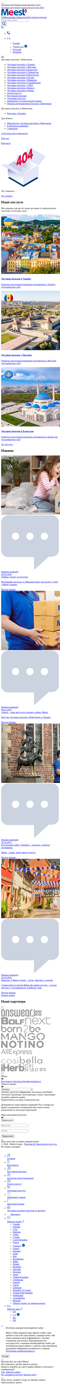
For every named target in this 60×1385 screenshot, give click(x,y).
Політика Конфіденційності (27, 1081)
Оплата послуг (14, 93)
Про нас (5, 138)
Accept (5, 1356)
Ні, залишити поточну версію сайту (19, 1374)
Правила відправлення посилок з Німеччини (29, 103)
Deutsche (17, 52)
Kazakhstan (18, 1259)
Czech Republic (20, 1240)
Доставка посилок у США (20, 85)
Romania (17, 1267)
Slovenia (17, 1272)
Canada (16, 1224)
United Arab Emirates (23, 1293)
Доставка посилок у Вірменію (22, 80)
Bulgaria (17, 1232)
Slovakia (17, 1269)
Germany (17, 1246)
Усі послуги (7, 444)
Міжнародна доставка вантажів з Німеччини (29, 123)
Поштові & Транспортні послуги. (40, 1144)
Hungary (17, 1251)
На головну (7, 196)
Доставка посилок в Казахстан (22, 69)
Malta (15, 1261)
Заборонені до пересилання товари (24, 101)
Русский (17, 49)
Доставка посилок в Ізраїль (20, 90)
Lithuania (17, 1287)
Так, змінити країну (11, 1372)
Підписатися (7, 1136)
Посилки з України (16, 113)
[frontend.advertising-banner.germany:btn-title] (22, 7)
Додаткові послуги (16, 98)
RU (14, 1318)
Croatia (16, 1237)
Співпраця (12, 128)
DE (14, 1320)
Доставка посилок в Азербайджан (24, 83)
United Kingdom (20, 1277)
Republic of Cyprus (22, 1290)
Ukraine (16, 1227)
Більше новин (8, 995)
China (15, 1234)
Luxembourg (19, 1298)
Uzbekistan (18, 1280)
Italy (15, 1256)
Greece (16, 1248)
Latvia (16, 1285)
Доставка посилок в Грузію (20, 77)
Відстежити (7, 1081)
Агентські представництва (14, 133)
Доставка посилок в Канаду (21, 88)
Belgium (17, 1300)
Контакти (6, 143)
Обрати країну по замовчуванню (29, 1303)
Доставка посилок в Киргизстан (23, 75)
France (16, 1242)
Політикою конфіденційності (20, 1351)
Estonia (16, 1282)
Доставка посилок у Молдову (21, 67)
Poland (16, 1264)
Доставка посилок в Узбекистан (23, 72)
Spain (15, 1274)
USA (15, 1229)
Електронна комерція (17, 126)
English (16, 43)
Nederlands (18, 1295)
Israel (15, 1254)
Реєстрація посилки (17, 96)
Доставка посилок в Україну (21, 64)
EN (14, 1311)
